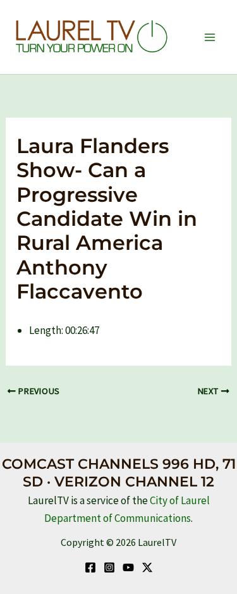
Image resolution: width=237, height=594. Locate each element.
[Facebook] (90, 567)
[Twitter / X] (147, 567)
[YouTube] (128, 567)
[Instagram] (109, 567)
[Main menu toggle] (210, 37)
